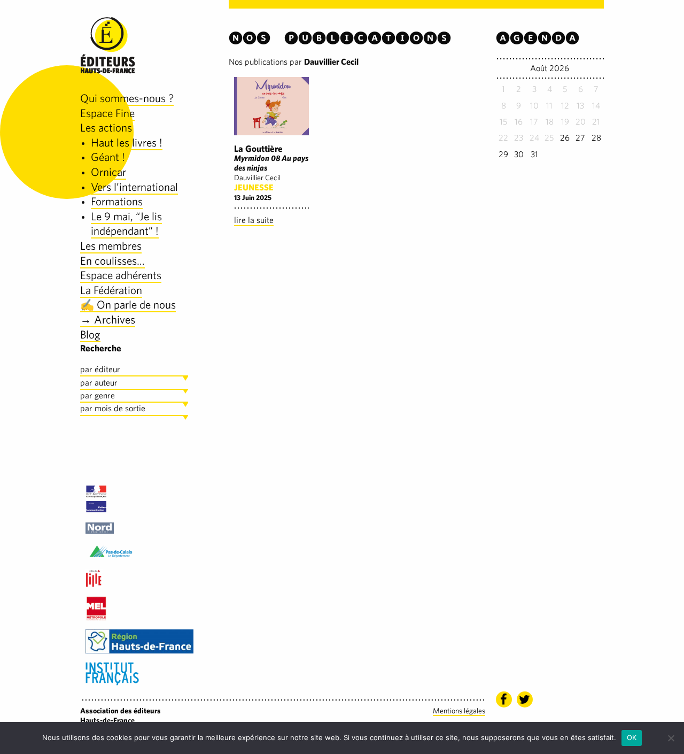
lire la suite (254, 220)
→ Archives (107, 319)
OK (632, 737)
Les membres (111, 245)
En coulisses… (112, 260)
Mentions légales (459, 710)
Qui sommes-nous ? (127, 98)
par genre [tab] (97, 395)
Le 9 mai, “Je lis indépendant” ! (126, 224)
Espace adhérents (120, 275)
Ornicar (108, 172)
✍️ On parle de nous (128, 304)
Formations (117, 201)
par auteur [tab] (99, 383)
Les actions (106, 127)
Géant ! (108, 157)
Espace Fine (107, 113)
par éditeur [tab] (100, 369)
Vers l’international (134, 187)
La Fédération (111, 290)
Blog (90, 334)
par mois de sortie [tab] (112, 408)
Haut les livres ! (126, 142)
